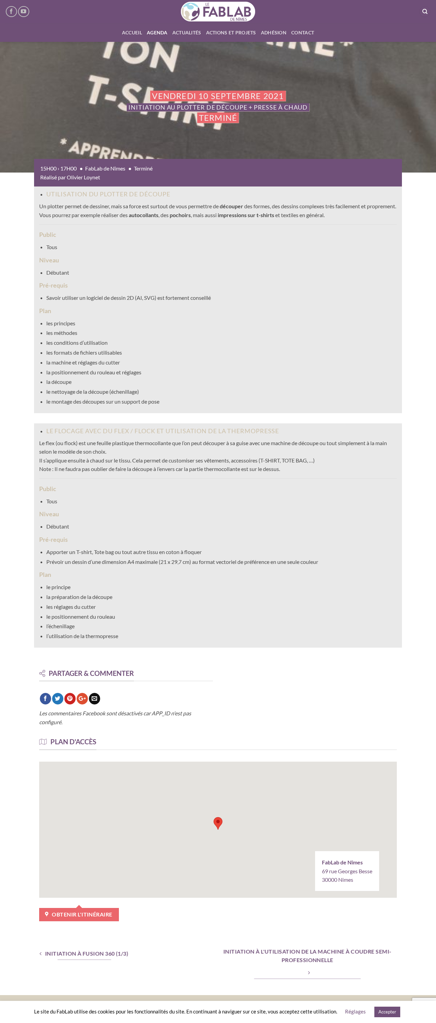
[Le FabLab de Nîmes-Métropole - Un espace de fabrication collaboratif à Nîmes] (218, 11)
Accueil (132, 32)
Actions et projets (231, 32)
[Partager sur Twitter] (57, 698)
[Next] (418, 107)
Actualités (186, 32)
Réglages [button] (355, 1011)
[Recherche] (424, 11)
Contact (302, 32)
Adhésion (273, 32)
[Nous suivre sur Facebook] (11, 11)
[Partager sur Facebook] (45, 698)
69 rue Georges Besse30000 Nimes (347, 871)
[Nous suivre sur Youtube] (23, 11)
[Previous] (17, 107)
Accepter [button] (387, 1011)
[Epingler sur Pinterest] (70, 698)
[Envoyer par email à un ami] (94, 698)
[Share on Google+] (82, 698)
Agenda (157, 32)
